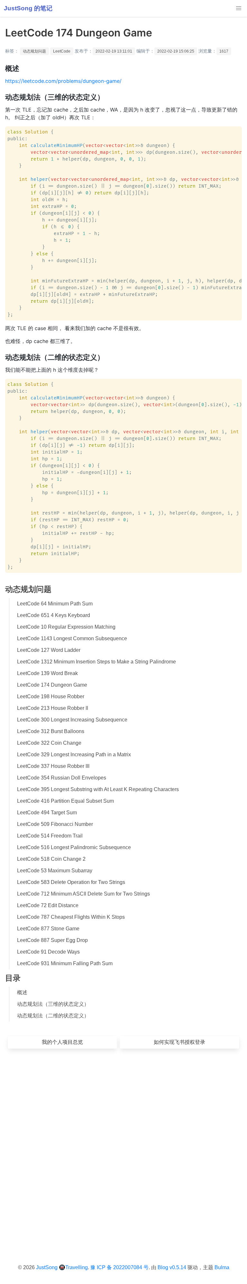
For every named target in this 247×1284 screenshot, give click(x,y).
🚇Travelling (73, 1267)
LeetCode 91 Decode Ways (48, 952)
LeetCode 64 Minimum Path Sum (55, 603)
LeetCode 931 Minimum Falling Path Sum (65, 963)
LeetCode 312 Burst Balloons (50, 731)
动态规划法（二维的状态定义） (53, 1015)
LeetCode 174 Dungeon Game (52, 685)
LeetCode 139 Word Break (47, 673)
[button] (238, 8)
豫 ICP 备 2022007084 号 (119, 1267)
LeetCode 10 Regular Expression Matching (66, 627)
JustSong (47, 1267)
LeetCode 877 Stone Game (48, 928)
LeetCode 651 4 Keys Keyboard (53, 615)
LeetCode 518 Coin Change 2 (51, 859)
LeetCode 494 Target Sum (47, 812)
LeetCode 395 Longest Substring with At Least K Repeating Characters (98, 789)
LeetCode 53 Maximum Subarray (54, 870)
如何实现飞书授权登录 (179, 1042)
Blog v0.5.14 (172, 1267)
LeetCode (61, 51)
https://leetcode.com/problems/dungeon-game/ (63, 81)
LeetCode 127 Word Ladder (48, 650)
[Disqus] (123, 1146)
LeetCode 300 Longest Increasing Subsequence (72, 719)
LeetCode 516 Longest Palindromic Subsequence (74, 847)
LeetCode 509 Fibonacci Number (55, 824)
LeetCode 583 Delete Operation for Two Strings (71, 882)
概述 (22, 992)
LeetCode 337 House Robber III (53, 766)
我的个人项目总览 (62, 1042)
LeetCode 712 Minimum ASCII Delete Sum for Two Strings (83, 894)
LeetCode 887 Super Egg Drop (52, 940)
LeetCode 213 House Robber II (52, 708)
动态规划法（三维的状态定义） (53, 1004)
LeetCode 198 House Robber (50, 696)
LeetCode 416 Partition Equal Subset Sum (65, 801)
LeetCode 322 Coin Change (49, 743)
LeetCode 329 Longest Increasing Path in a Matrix (74, 754)
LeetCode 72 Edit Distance (47, 905)
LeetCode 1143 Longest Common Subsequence (72, 638)
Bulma (222, 1267)
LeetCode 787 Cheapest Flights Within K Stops (71, 917)
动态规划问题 (34, 51)
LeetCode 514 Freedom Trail (50, 835)
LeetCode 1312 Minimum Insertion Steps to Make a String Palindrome (96, 661)
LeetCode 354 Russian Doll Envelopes (61, 777)
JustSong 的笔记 (28, 8)
